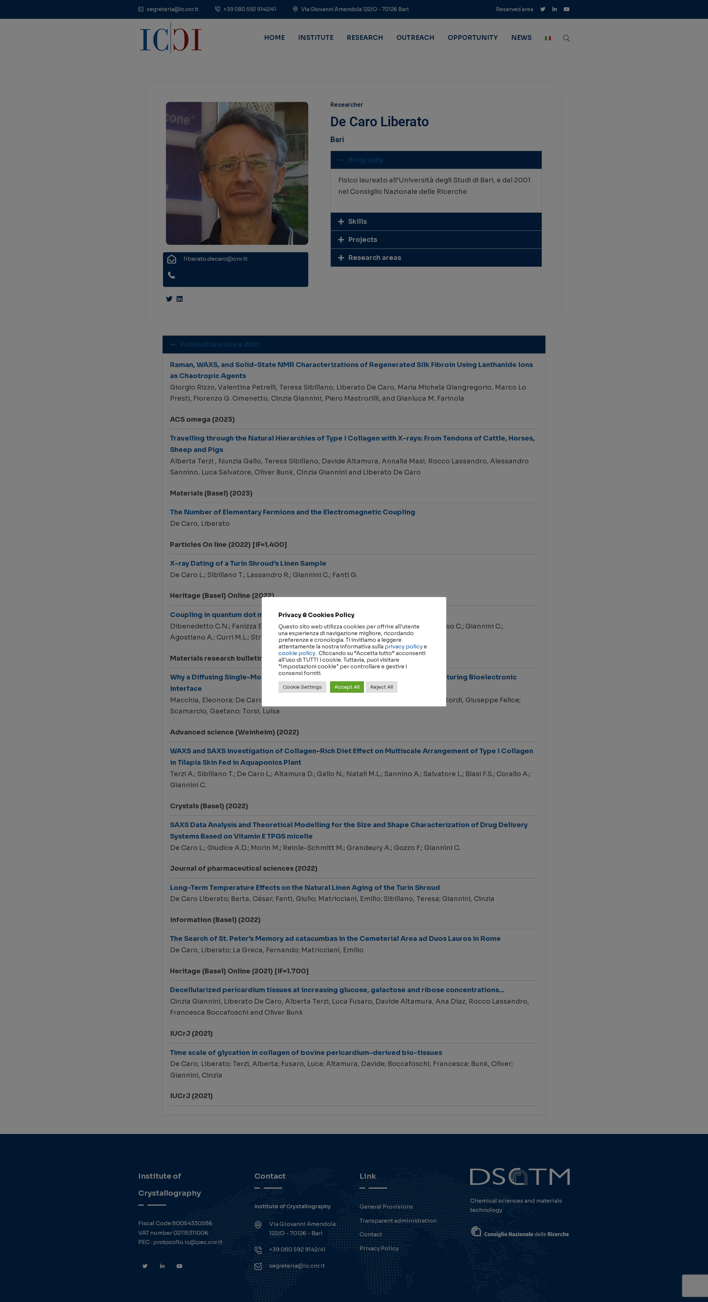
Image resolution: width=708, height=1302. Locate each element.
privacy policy (404, 646)
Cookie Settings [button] (302, 687)
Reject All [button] (381, 687)
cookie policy (296, 653)
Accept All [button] (347, 687)
